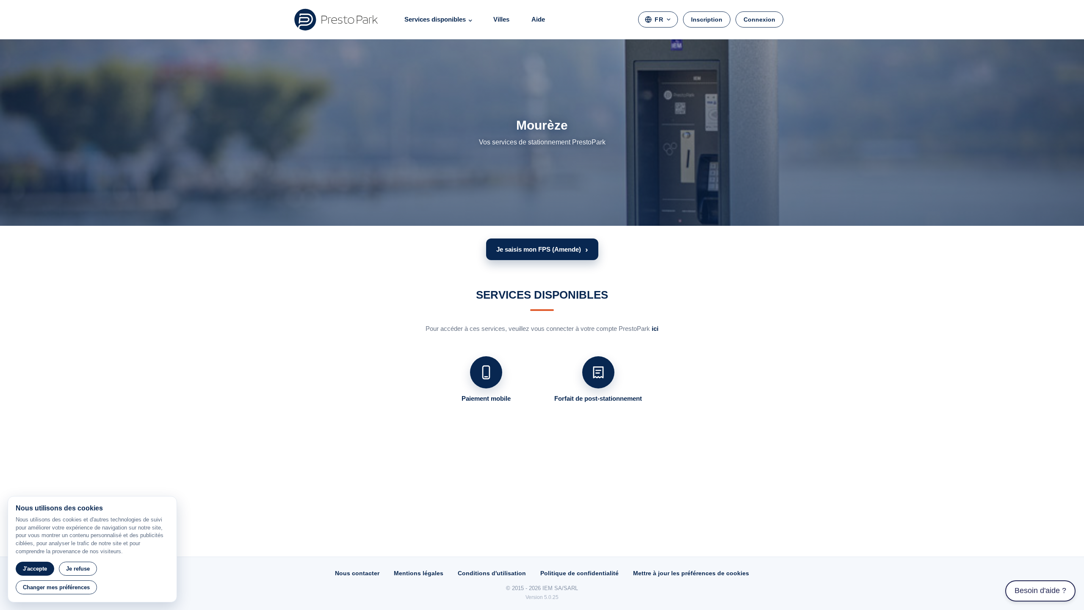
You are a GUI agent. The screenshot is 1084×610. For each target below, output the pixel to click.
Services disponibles (435, 19)
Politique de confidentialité (579, 573)
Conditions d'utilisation (492, 573)
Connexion (759, 19)
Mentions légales (418, 573)
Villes (501, 19)
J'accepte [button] (35, 569)
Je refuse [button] (78, 569)
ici (655, 328)
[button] (542, 249)
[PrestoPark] (336, 19)
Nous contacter (357, 573)
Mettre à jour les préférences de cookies (691, 573)
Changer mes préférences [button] (56, 587)
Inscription (706, 19)
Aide (538, 19)
